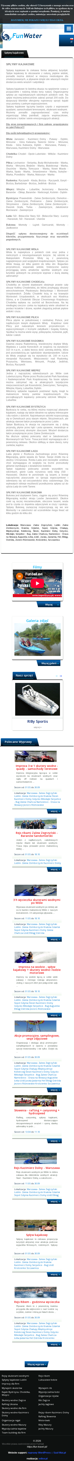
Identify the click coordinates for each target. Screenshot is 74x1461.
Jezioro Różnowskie (33, 804)
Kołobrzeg (20, 1071)
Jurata (28, 1080)
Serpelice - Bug (41, 1005)
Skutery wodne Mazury (14, 1424)
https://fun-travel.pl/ (37, 1446)
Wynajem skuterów (12, 1388)
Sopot (17, 929)
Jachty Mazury (45, 1428)
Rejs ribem (44, 1375)
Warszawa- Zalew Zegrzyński (42, 792)
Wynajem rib (45, 1388)
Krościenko (41, 1083)
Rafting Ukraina (10, 1404)
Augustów (55, 1005)
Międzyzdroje (45, 1068)
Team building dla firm (14, 1432)
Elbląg (32, 932)
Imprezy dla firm (10, 1383)
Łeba (17, 1080)
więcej (54, 811)
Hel (44, 1080)
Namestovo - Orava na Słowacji (30, 1077)
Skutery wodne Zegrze (14, 1400)
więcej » (37, 727)
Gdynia (25, 929)
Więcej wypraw (35, 1364)
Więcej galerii (48, 663)
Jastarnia (37, 1080)
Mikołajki (46, 798)
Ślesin (55, 795)
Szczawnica (54, 1083)
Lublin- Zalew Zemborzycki (29, 795)
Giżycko (36, 798)
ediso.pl (43, 1458)
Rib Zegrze (44, 1400)
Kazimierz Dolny (23, 798)
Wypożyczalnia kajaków (14, 1428)
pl (71, 41)
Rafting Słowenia (47, 1416)
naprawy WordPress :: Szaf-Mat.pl (47, 1452)
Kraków (48, 795)
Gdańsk (56, 927)
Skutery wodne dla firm (14, 1408)
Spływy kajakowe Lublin (14, 1379)
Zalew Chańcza (28, 801)
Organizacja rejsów (48, 1395)
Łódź (26, 932)
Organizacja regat (11, 1420)
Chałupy (33, 1068)
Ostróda (40, 932)
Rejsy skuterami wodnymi (15, 1375)
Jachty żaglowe (46, 1404)
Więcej (48, 604)
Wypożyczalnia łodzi (49, 1391)
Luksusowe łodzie (47, 1379)
